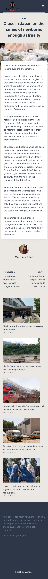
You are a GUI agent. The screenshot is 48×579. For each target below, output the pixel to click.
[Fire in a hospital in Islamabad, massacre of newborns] (24, 310)
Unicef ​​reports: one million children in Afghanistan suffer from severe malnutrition (21, 489)
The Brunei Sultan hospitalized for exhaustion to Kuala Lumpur (36, 279)
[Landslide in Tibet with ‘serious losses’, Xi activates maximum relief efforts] (24, 390)
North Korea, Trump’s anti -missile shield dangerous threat (11, 279)
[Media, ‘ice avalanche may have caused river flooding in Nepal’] (24, 350)
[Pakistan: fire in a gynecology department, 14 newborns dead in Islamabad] (24, 430)
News (24, 19)
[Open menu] (42, 6)
